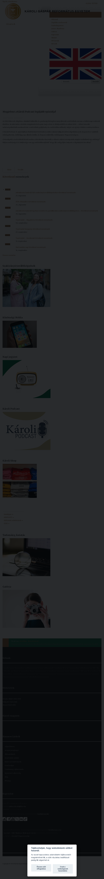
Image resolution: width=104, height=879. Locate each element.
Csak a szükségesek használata (63, 869)
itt (44, 857)
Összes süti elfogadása (41, 868)
